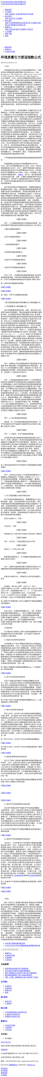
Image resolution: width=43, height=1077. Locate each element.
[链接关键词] (6, 287)
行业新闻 (8, 957)
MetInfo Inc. (31, 1065)
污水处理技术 (18, 875)
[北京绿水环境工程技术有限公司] (21, 3)
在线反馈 (4, 1049)
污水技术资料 (33, 875)
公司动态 (8, 960)
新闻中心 (8, 49)
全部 (6, 14)
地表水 (20, 174)
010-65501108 (5, 1042)
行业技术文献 (10, 51)
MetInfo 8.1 (13, 1065)
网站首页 (8, 10)
